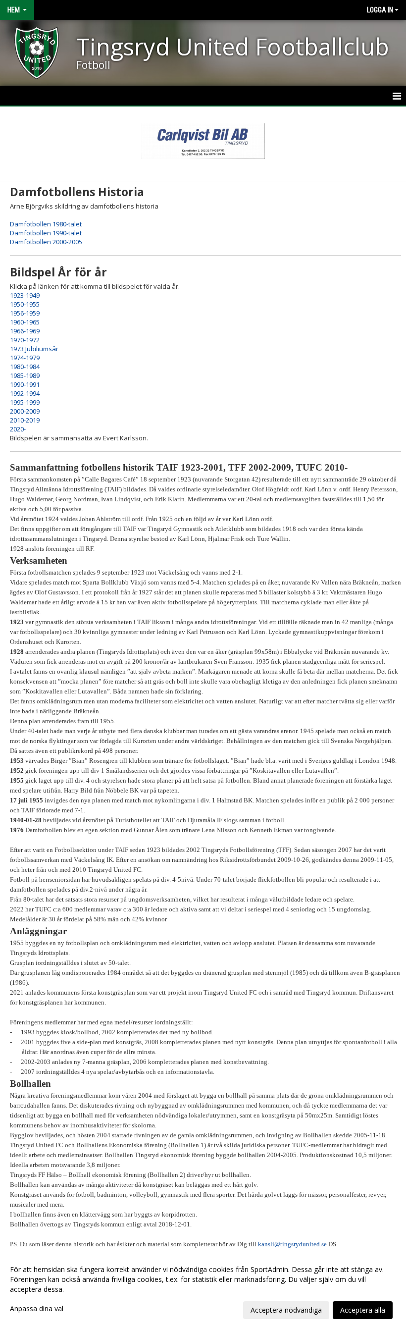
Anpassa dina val (36, 1308)
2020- (18, 429)
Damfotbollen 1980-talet (46, 223)
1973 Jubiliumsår (34, 348)
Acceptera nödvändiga (286, 1310)
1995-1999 (25, 402)
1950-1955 (25, 304)
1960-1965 (25, 322)
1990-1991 (25, 384)
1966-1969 (25, 330)
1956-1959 (25, 313)
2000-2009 (25, 411)
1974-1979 (25, 357)
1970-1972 (25, 339)
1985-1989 (25, 375)
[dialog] (203, 1289)
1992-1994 (25, 393)
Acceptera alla (362, 1310)
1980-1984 (25, 366)
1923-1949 (25, 295)
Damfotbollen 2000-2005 (46, 241)
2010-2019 (25, 420)
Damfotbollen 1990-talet (46, 232)
